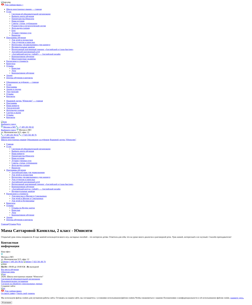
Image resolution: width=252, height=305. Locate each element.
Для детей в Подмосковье (23, 201)
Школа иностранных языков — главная (24, 9)
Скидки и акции (13, 113)
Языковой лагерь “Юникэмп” (63, 140)
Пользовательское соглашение (14, 281)
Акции (9, 75)
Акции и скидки (13, 89)
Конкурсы (10, 63)
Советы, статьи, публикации (24, 23)
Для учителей (12, 92)
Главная (9, 144)
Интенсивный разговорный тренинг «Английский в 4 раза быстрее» (42, 49)
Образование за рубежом (38, 140)
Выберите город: (8, 130)
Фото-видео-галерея (21, 28)
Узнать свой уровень (25, 293)
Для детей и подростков (22, 40)
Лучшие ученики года (21, 33)
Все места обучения (10, 269)
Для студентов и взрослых (23, 42)
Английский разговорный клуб (26, 52)
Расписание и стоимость (17, 61)
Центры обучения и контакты (19, 78)
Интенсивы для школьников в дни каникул (31, 45)
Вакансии (16, 35)
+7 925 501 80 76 (28, 135)
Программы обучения (16, 37)
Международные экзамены (24, 59)
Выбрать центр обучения (23, 16)
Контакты (10, 96)
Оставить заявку (8, 293)
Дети (14, 71)
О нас (8, 11)
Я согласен (6, 303)
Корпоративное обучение (23, 56)
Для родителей (13, 108)
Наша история (18, 21)
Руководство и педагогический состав (29, 26)
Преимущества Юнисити (23, 19)
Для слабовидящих (13, 5)
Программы (11, 87)
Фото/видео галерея (15, 110)
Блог (14, 30)
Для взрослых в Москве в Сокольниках (29, 196)
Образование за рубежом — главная (22, 82)
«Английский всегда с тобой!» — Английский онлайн (36, 54)
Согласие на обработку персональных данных (21, 284)
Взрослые (16, 68)
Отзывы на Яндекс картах (23, 208)
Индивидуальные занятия (23, 47)
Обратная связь (8, 137)
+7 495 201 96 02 (26, 127)
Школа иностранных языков (13, 140)
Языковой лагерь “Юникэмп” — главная (24, 101)
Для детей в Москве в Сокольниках (27, 198)
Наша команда (12, 105)
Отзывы (10, 66)
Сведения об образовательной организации (31, 14)
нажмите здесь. (237, 298)
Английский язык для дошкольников (28, 172)
